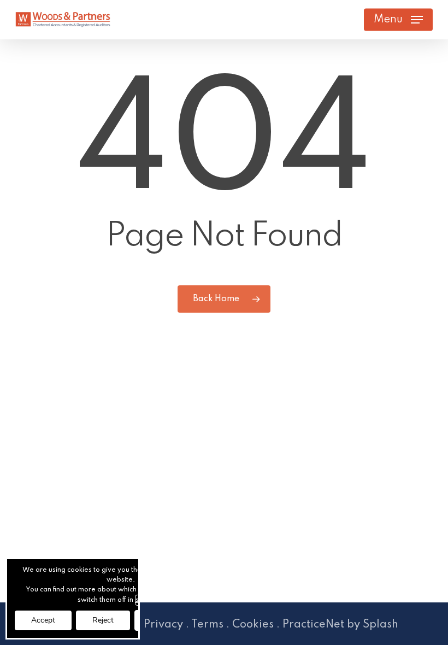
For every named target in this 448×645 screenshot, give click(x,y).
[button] (398, 19)
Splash (380, 624)
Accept (43, 620)
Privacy (163, 624)
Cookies (253, 624)
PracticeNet (313, 624)
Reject (103, 620)
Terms (207, 624)
